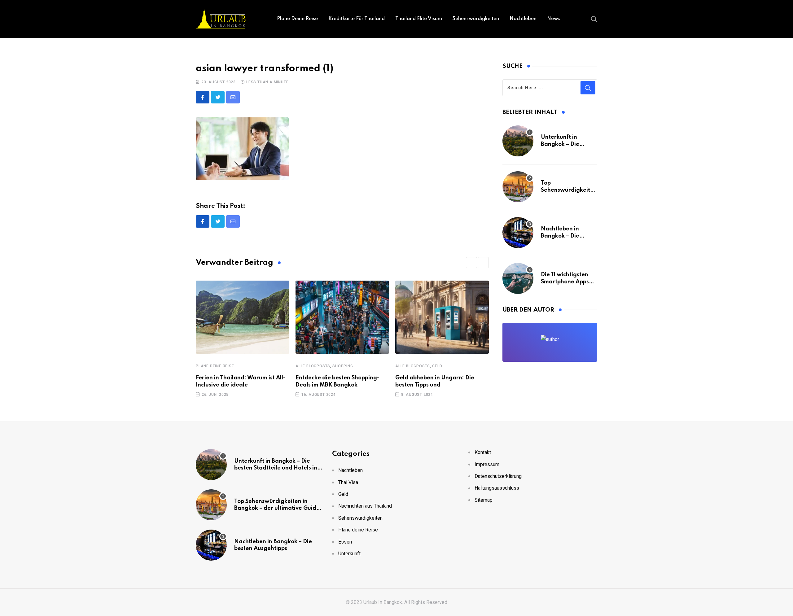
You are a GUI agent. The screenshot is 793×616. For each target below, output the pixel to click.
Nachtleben (523, 18)
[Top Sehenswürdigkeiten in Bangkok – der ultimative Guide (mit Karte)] (517, 186)
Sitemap (484, 500)
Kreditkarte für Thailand (356, 18)
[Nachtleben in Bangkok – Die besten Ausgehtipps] (517, 232)
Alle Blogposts (313, 366)
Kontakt (483, 452)
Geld (437, 366)
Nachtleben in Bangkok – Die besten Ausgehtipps (567, 236)
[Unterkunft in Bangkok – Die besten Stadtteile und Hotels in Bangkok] (517, 140)
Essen (345, 542)
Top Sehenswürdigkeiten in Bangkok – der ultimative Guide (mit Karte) (277, 508)
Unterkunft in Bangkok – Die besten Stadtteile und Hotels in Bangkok (275, 468)
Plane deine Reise (297, 18)
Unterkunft (349, 554)
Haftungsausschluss (497, 488)
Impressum (487, 464)
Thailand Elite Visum (418, 18)
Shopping (342, 366)
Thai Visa (348, 482)
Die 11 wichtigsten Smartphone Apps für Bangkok (565, 281)
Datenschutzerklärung (498, 476)
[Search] (594, 18)
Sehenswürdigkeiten (476, 18)
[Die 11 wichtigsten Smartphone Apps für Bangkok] (517, 278)
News (553, 18)
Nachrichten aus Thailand (365, 506)
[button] (471, 262)
